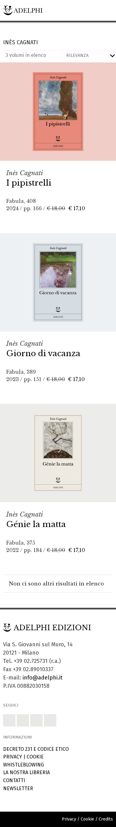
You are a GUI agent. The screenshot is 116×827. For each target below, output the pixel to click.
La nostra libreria (26, 772)
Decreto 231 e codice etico (36, 749)
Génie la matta (36, 524)
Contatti (14, 780)
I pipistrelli (28, 183)
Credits (106, 819)
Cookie (35, 757)
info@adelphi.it (42, 677)
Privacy (12, 757)
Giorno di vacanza (43, 353)
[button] (9, 720)
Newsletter (18, 788)
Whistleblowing (23, 765)
